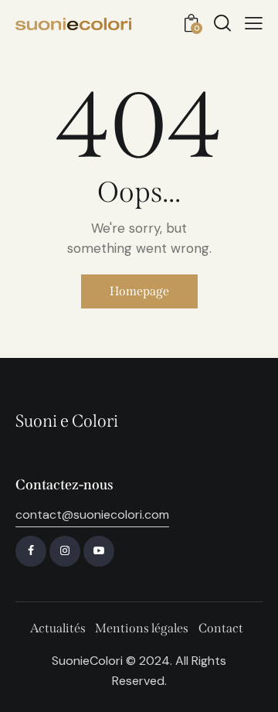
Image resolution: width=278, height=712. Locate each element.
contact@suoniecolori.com (92, 514)
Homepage (139, 291)
